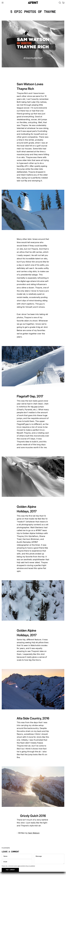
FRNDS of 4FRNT (7, 919)
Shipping (5, 916)
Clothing (37, 887)
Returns (4, 913)
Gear (36, 884)
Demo (37, 893)
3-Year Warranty (7, 902)
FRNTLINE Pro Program (9, 908)
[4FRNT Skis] (33, 2)
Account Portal (6, 910)
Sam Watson (34, 833)
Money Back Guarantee (9, 905)
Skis (36, 881)
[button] (59, 2)
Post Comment (10, 869)
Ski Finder (38, 890)
